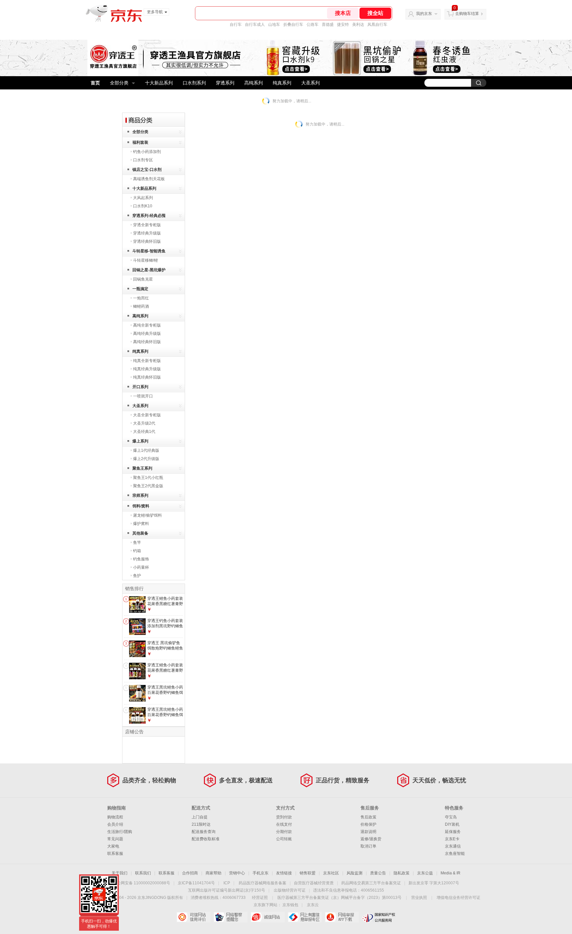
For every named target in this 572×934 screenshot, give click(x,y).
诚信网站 (268, 917)
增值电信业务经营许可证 (458, 897)
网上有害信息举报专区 (305, 917)
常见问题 (115, 839)
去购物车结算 (467, 13)
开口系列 (140, 387)
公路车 (312, 24)
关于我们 (119, 873)
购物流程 (115, 817)
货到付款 (284, 817)
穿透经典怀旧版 (147, 241)
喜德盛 (328, 24)
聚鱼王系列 (142, 468)
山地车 (274, 24)
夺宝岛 (451, 817)
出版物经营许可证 (290, 890)
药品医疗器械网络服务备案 (262, 883)
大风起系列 (143, 197)
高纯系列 (253, 82)
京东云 (313, 905)
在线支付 (284, 824)
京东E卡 (452, 839)
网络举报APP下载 (342, 917)
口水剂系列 (194, 82)
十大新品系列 (159, 82)
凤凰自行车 (377, 24)
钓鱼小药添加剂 (147, 151)
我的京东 (424, 13)
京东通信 (453, 846)
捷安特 (343, 24)
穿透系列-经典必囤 (149, 215)
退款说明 (368, 831)
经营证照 (260, 897)
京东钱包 (290, 905)
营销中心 (237, 873)
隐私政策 (401, 873)
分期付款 (284, 831)
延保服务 (453, 831)
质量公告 (378, 873)
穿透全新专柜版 (147, 225)
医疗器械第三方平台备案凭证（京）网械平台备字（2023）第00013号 (339, 897)
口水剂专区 (143, 160)
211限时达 (201, 824)
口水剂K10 (142, 206)
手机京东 (260, 873)
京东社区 (331, 873)
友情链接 (284, 873)
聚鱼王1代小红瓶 (148, 477)
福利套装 (140, 142)
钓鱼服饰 (141, 559)
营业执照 (419, 897)
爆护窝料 (141, 523)
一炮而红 (141, 298)
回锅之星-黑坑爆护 (149, 270)
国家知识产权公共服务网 (379, 917)
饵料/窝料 (140, 506)
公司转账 (284, 839)
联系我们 (143, 873)
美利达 (358, 24)
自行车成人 (255, 24)
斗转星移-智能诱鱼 (149, 251)
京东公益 (425, 873)
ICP (226, 883)
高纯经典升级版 (147, 333)
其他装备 (140, 533)
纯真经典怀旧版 (147, 377)
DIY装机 (452, 824)
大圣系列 (310, 82)
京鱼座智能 (455, 853)
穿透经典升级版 (147, 233)
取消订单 (368, 846)
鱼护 (137, 575)
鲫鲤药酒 (141, 306)
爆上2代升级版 (146, 458)
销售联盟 (307, 873)
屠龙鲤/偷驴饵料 (147, 515)
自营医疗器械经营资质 (314, 883)
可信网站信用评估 (193, 917)
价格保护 (368, 824)
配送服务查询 (203, 831)
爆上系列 (140, 441)
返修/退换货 (370, 839)
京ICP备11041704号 (196, 883)
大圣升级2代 (144, 423)
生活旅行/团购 (119, 831)
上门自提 (200, 817)
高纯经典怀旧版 (147, 341)
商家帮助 (213, 873)
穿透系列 (225, 82)
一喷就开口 (143, 396)
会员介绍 (115, 824)
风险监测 (354, 873)
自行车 (236, 24)
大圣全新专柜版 (147, 415)
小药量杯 (141, 567)
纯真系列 (282, 82)
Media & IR (450, 873)
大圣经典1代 (144, 431)
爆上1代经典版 (146, 450)
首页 (95, 82)
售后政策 (368, 817)
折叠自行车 (293, 24)
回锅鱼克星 (143, 279)
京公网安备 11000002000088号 (141, 883)
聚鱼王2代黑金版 (148, 486)
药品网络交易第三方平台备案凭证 (371, 883)
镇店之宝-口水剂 (147, 169)
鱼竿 (137, 542)
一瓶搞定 (140, 288)
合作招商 (190, 873)
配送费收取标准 (205, 839)
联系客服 (115, 853)
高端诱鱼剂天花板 (149, 179)
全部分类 (119, 82)
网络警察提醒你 (231, 917)
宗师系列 (140, 495)
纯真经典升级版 (147, 369)
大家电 (113, 846)
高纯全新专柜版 (147, 325)
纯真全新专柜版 (147, 360)
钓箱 (137, 550)
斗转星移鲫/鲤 (145, 260)
